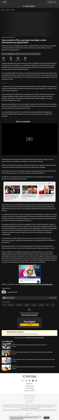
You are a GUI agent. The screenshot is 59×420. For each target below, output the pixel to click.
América (13, 343)
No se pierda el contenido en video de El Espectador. (36, 284)
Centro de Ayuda (29, 400)
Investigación (14, 365)
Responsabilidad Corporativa (30, 395)
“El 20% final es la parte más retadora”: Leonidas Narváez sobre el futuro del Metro (32, 352)
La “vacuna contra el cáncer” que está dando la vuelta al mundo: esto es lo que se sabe (33, 359)
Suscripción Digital (29, 388)
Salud (13, 357)
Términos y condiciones (29, 397)
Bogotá (13, 350)
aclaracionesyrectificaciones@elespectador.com (29, 408)
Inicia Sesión (50, 2)
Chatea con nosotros (30, 390)
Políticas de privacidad (29, 398)
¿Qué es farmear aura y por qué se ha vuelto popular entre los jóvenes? (29, 345)
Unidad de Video (6, 288)
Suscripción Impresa (29, 386)
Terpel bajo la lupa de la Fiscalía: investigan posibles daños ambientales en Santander (33, 367)
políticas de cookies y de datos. (17, 418)
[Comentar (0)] (18, 58)
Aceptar (46, 417)
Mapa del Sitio (29, 383)
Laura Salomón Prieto (12, 292)
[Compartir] (3, 58)
